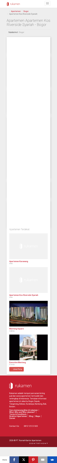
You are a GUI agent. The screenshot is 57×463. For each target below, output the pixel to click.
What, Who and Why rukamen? (22, 412)
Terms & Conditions (18, 414)
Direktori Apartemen (18, 416)
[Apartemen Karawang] (28, 246)
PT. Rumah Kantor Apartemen (28, 440)
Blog (31, 416)
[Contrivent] (38, 443)
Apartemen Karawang (18, 261)
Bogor (26, 11)
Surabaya (30, 404)
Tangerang (14, 404)
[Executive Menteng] (28, 347)
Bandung (38, 404)
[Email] (43, 459)
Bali (44, 404)
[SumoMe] (52, 459)
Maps (37, 416)
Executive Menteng (17, 362)
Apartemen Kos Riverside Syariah (23, 295)
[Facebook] (14, 459)
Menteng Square (16, 329)
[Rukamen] (13, 3)
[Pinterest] (33, 459)
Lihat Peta (17, 369)
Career (12, 418)
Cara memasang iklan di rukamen (23, 410)
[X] (23, 459)
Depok (37, 401)
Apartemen (16, 11)
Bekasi (22, 404)
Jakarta (24, 401)
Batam (12, 406)
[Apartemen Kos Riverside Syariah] (28, 280)
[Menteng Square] (28, 313)
